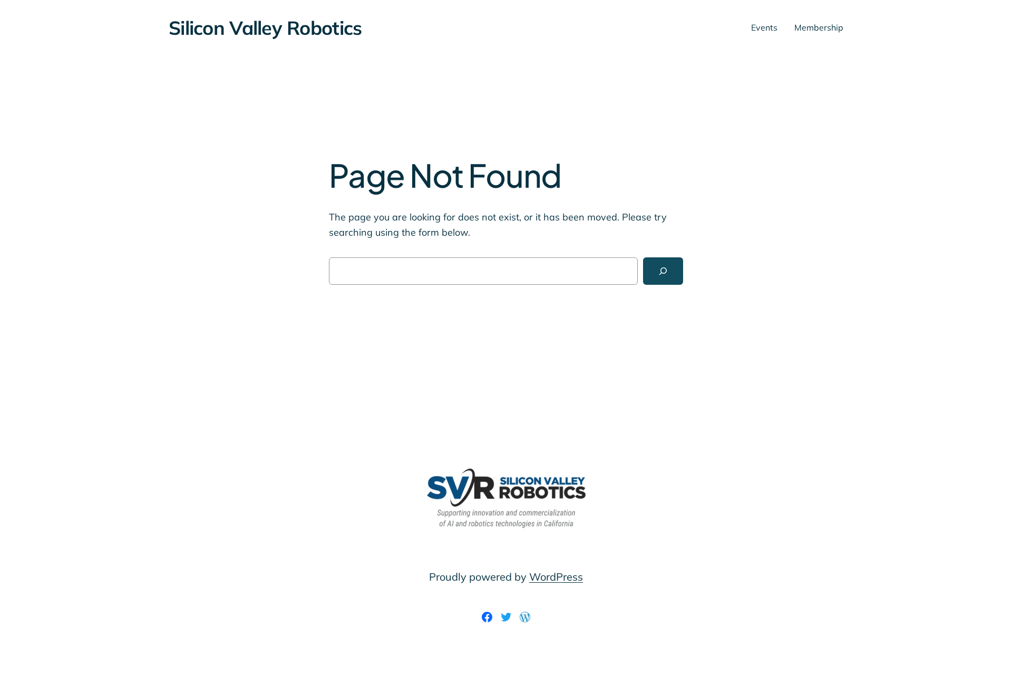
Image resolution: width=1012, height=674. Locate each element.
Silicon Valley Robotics (265, 28)
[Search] (663, 271)
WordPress (556, 576)
